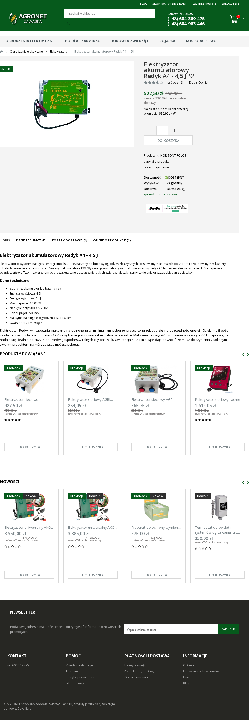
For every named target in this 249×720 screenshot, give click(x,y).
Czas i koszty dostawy (139, 671)
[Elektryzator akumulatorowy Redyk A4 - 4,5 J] (62, 104)
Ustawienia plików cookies (201, 671)
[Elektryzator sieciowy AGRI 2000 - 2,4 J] (93, 379)
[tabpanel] (114, 299)
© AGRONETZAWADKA (20, 704)
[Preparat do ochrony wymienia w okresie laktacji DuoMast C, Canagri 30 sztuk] (156, 507)
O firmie (188, 665)
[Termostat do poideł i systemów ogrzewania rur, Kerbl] (220, 507)
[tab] (6, 242)
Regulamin (73, 671)
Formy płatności (135, 665)
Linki (186, 677)
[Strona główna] (34, 19)
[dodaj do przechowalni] (191, 76)
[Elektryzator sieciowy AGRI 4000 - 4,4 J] (156, 379)
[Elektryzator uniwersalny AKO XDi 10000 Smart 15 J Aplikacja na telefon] (93, 507)
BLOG (143, 3)
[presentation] (243, 355)
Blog (186, 683)
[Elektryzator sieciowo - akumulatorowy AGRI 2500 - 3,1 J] (29, 379)
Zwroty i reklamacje (79, 665)
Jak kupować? (75, 683)
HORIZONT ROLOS (173, 156)
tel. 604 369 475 (18, 665)
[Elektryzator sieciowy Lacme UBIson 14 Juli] (220, 379)
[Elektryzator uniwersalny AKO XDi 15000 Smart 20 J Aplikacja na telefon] (29, 507)
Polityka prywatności (80, 677)
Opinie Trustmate (136, 677)
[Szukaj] (69, 23)
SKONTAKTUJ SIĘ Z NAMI (169, 3)
